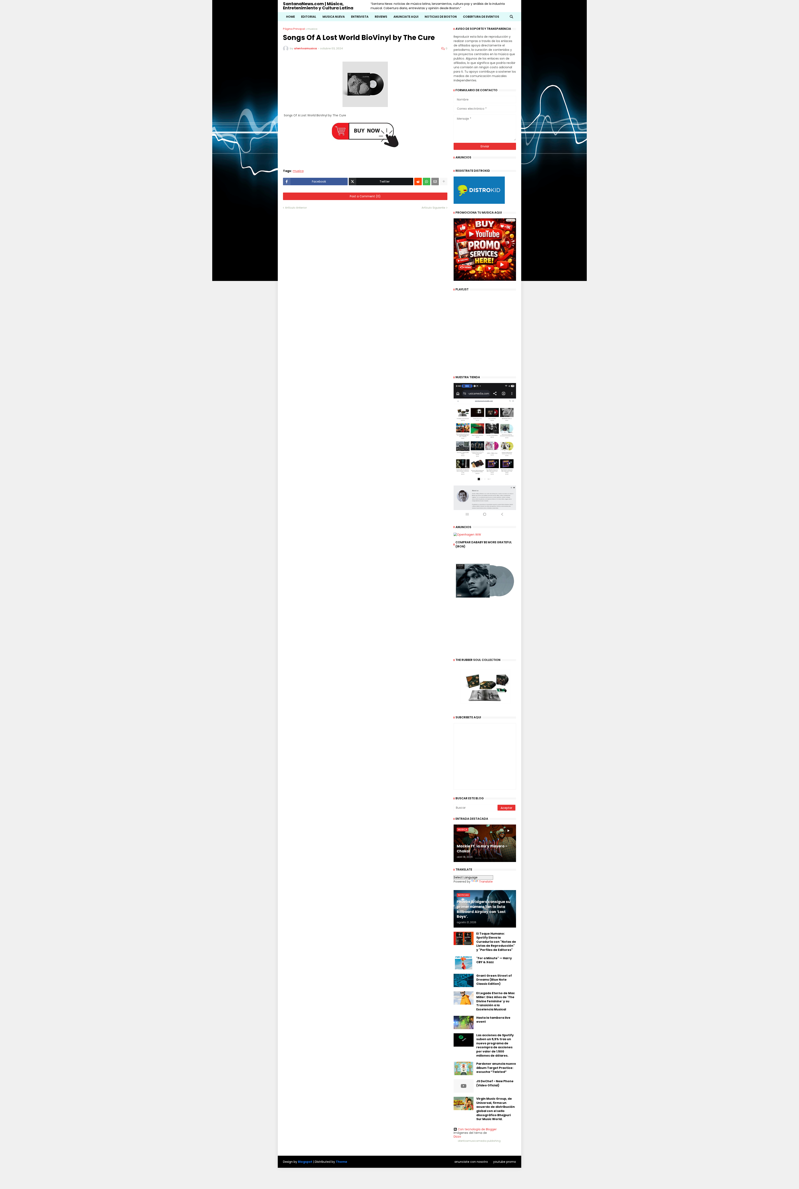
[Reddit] (418, 181)
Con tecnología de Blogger (477, 1129)
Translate (486, 881)
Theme (341, 1162)
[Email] (435, 181)
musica (312, 29)
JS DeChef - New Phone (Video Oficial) (495, 1083)
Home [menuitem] (290, 17)
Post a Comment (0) (365, 196)
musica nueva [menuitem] (334, 17)
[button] (511, 16)
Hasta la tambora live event (493, 1020)
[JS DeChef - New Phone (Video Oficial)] (464, 1086)
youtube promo (504, 1162)
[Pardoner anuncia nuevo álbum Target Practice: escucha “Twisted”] (464, 1068)
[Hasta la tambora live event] (464, 1022)
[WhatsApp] (426, 181)
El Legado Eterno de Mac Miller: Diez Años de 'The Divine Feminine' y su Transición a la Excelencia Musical (495, 1001)
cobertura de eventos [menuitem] (481, 17)
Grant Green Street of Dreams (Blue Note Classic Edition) (494, 980)
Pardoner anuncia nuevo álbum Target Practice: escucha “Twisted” (496, 1068)
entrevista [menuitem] (359, 17)
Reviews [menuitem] (381, 17)
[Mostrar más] (443, 181)
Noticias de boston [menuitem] (441, 17)
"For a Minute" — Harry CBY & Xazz (494, 960)
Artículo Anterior (296, 207)
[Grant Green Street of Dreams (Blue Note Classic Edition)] (464, 980)
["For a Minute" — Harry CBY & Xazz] (464, 963)
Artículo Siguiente (433, 207)
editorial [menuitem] (308, 17)
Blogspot (305, 1162)
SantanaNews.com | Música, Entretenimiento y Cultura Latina (318, 6)
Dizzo (457, 1136)
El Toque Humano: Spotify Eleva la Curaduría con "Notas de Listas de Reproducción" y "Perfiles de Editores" (496, 942)
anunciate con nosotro (471, 1162)
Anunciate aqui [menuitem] (405, 17)
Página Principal (294, 29)
